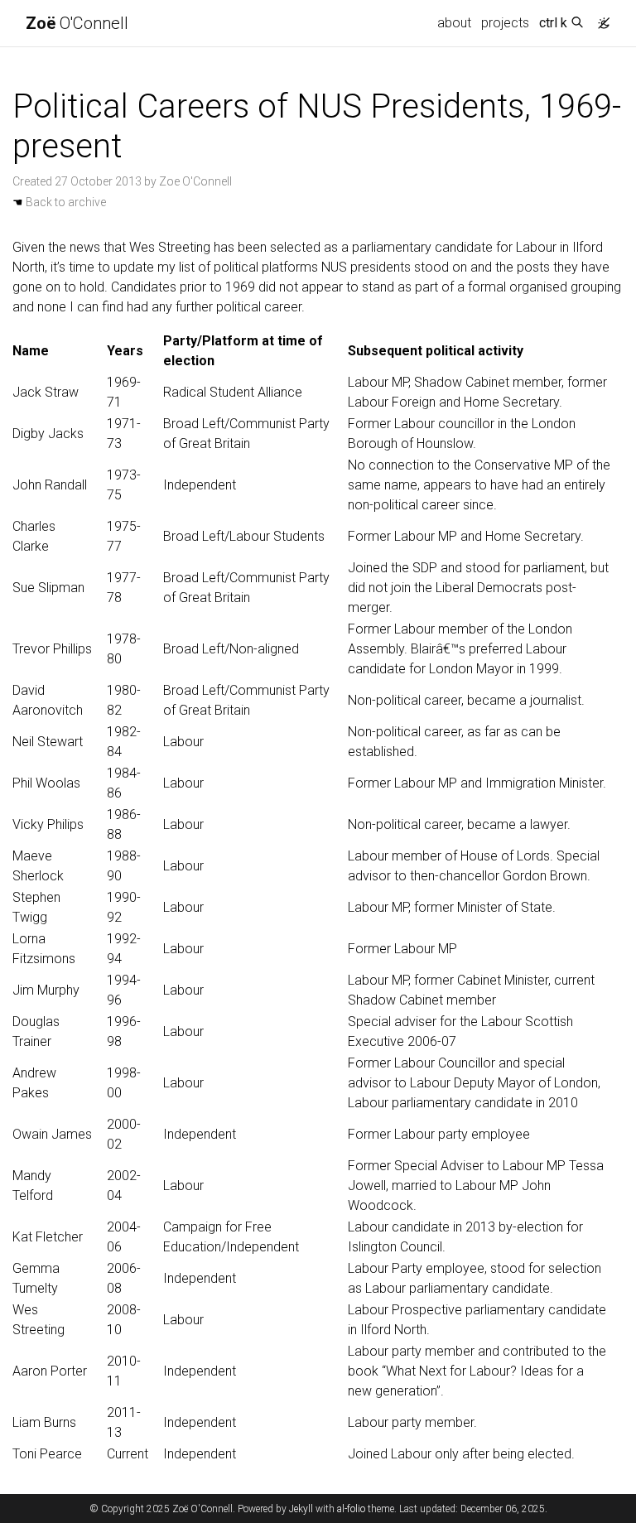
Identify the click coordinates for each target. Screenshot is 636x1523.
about (454, 23)
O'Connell (77, 23)
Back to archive (59, 202)
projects (505, 23)
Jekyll (301, 1509)
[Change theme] (599, 18)
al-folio (351, 1509)
